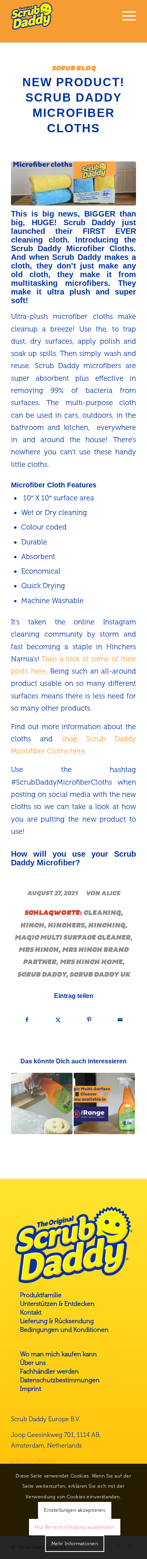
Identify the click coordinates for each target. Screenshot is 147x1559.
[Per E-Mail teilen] (120, 1020)
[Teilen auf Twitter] (58, 1020)
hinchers (65, 925)
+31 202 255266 (33, 1461)
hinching (106, 925)
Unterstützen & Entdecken (57, 1303)
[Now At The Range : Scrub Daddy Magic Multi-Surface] (104, 1103)
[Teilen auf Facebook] (26, 1020)
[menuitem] (125, 15)
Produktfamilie (41, 1295)
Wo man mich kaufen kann (58, 1354)
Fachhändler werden (49, 1371)
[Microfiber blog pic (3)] (73, 183)
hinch (32, 925)
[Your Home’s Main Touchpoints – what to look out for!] (41, 1103)
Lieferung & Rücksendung (57, 1321)
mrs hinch (38, 949)
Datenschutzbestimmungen (60, 1380)
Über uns (33, 1362)
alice (110, 893)
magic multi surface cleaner (72, 937)
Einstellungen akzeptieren (74, 1510)
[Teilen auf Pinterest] (89, 1020)
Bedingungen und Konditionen (64, 1329)
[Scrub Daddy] (61, 15)
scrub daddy (41, 974)
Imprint (30, 1388)
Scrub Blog (74, 68)
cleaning (102, 912)
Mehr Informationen (74, 1543)
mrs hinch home (91, 961)
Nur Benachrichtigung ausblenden (74, 1527)
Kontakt (31, 1312)
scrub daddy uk (99, 974)
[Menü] (125, 15)
